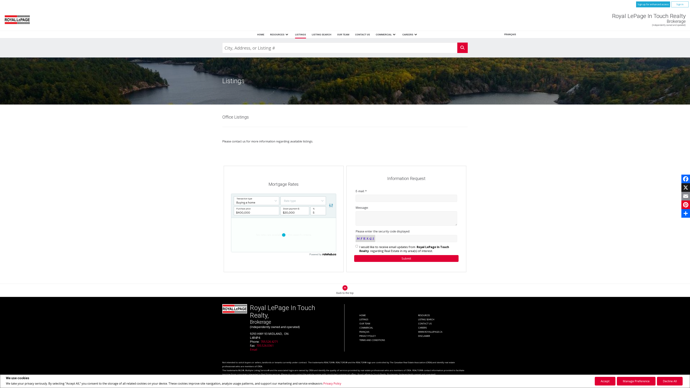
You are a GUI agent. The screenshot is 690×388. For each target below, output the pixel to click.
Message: (362, 208)
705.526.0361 (265, 346)
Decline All (670, 381)
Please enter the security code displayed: (383, 231)
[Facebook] (685, 179)
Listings (300, 34)
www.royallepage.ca (430, 331)
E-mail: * (361, 191)
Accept (605, 381)
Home (260, 34)
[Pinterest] (685, 204)
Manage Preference (636, 381)
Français (510, 34)
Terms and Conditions (372, 340)
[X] (685, 187)
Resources (277, 34)
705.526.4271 (269, 342)
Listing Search (321, 34)
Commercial (384, 34)
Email (253, 350)
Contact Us (362, 34)
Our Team (343, 34)
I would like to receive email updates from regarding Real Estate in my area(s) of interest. (404, 249)
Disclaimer (424, 336)
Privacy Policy (332, 383)
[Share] (685, 213)
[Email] (685, 196)
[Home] (17, 20)
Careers (407, 34)
